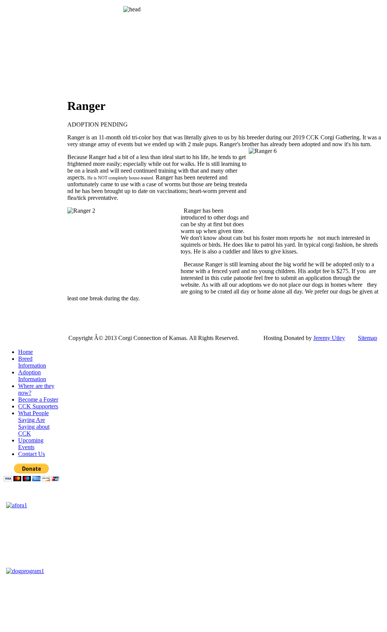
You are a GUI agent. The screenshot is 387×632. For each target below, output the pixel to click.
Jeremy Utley (329, 338)
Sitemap (367, 338)
